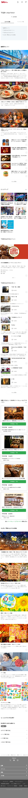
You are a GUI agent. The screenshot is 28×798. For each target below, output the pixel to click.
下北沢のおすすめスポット (9, 32)
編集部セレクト (6, 28)
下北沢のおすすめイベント (9, 30)
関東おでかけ (13, 755)
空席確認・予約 (14, 423)
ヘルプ (24, 783)
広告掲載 (20, 785)
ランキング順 (20, 21)
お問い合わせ (3, 785)
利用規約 (11, 781)
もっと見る (14, 181)
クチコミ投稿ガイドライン (16, 783)
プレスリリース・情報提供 (12, 785)
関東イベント (19, 755)
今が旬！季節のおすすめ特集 (9, 34)
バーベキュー (11, 521)
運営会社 (25, 785)
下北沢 (3, 726)
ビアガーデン (18, 521)
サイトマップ (5, 781)
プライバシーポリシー (19, 781)
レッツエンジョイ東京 (5, 755)
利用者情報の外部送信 (5, 783)
